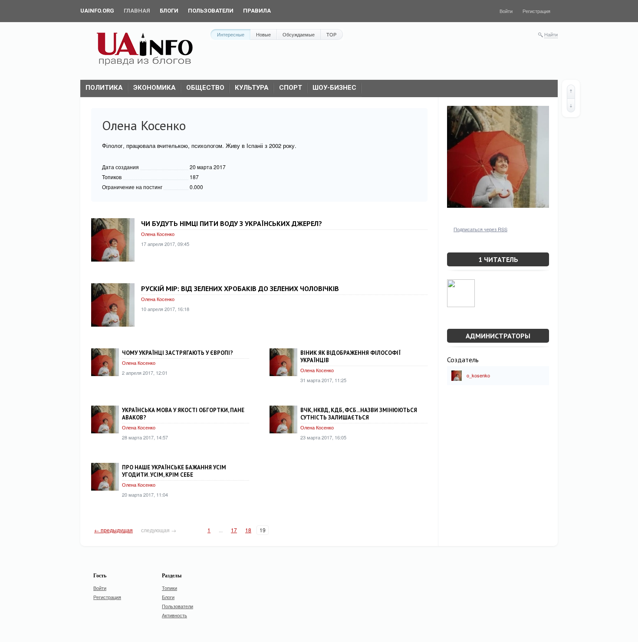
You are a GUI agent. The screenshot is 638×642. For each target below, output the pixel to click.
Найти (551, 34)
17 (234, 530)
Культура (252, 88)
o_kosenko (478, 375)
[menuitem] (97, 11)
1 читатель (498, 259)
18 (248, 530)
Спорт (290, 88)
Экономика (154, 88)
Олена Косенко (157, 233)
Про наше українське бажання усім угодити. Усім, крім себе (174, 471)
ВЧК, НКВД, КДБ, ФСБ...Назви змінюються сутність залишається (358, 413)
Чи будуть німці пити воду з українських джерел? (231, 223)
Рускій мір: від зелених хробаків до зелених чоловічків (240, 288)
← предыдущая (113, 530)
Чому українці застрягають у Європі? (177, 353)
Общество (205, 88)
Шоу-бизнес (334, 88)
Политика (104, 88)
